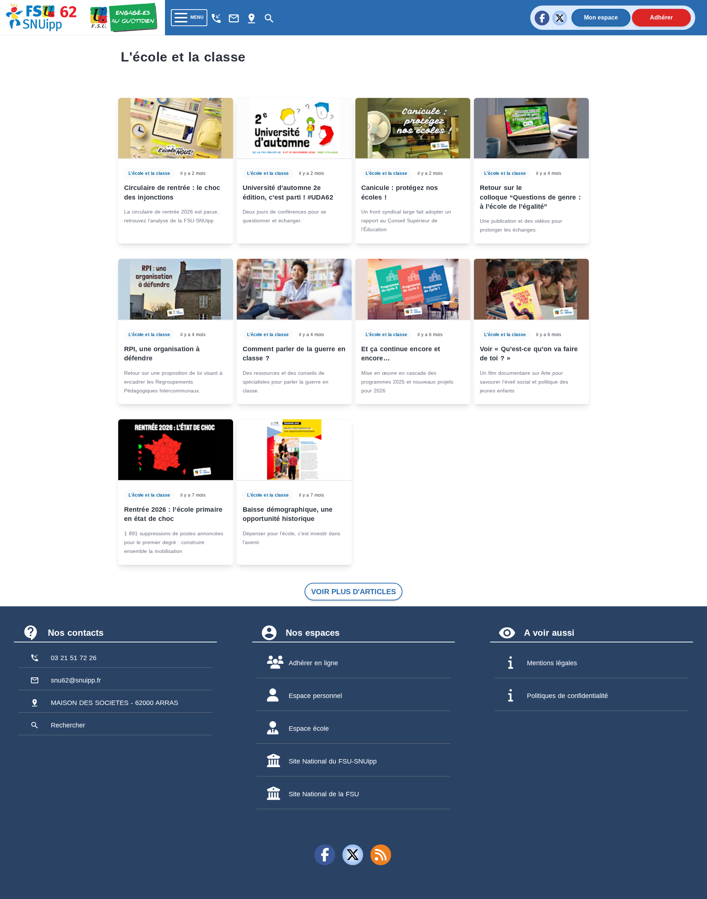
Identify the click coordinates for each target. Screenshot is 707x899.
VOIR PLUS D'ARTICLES (353, 592)
